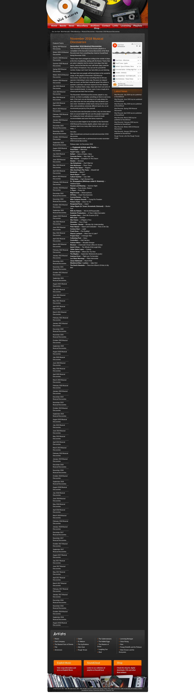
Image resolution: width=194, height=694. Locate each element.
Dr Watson (81, 641)
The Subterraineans (105, 639)
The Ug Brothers (83, 644)
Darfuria (91, 690)
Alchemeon (58, 650)
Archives (95, 26)
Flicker (57, 639)
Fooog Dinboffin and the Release (131, 647)
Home (54, 26)
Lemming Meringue (126, 639)
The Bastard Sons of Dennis (64, 644)
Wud (100, 652)
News (71, 26)
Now (121, 644)
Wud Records (65, 31)
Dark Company (60, 641)
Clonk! (80, 639)
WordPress (102, 690)
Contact (106, 26)
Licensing (126, 26)
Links (115, 26)
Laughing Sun (103, 649)
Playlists (137, 26)
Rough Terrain (82, 650)
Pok (56, 647)
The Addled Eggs (104, 641)
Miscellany (82, 26)
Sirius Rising (124, 641)
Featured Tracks (58, 43)
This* (112, 690)
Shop (96, 28)
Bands (63, 26)
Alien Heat (81, 647)
